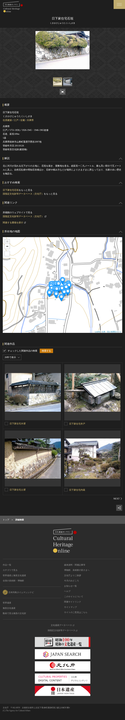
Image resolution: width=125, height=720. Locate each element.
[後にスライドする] (117, 498)
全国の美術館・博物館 (13, 580)
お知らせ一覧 (70, 586)
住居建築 (7, 120)
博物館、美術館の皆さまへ (77, 570)
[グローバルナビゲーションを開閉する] (119, 4)
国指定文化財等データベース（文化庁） (23, 194)
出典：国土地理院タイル (111, 331)
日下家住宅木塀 (18, 423)
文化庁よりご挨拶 (72, 575)
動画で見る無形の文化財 (14, 613)
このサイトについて (73, 596)
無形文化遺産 (9, 608)
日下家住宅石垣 (11, 190)
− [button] (7, 246)
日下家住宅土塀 (18, 490)
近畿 (22, 120)
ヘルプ (67, 591)
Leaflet (97, 331)
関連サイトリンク (72, 602)
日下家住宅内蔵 (77, 490)
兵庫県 (30, 120)
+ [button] (7, 241)
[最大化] (7, 253)
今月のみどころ (71, 580)
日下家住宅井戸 (77, 424)
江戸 (16, 120)
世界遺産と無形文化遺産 (14, 575)
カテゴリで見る (10, 570)
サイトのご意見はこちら (75, 612)
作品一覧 (7, 565)
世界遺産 (7, 603)
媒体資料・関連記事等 (74, 565)
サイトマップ (70, 607)
